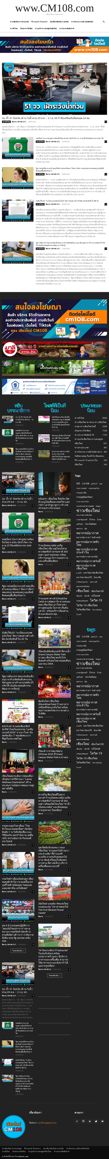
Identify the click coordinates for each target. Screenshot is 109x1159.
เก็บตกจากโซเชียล (26, 28)
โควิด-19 (96, 600)
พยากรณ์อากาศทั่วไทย (87, 543)
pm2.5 (94, 483)
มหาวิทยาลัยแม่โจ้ (84, 577)
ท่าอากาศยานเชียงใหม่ (84, 515)
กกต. (101, 484)
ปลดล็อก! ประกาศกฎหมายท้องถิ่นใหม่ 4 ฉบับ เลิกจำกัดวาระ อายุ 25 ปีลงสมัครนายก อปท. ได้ (69, 138)
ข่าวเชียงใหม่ (88, 510)
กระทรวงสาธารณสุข (85, 506)
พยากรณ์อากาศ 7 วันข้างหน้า (88, 537)
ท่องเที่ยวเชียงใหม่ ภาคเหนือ (59, 22)
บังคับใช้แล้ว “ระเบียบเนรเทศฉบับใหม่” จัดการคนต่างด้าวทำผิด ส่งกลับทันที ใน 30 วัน (67, 201)
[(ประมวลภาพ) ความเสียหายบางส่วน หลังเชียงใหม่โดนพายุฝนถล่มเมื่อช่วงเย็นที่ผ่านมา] (44, 454)
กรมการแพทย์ (81, 488)
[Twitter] (96, 1121)
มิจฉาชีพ (97, 577)
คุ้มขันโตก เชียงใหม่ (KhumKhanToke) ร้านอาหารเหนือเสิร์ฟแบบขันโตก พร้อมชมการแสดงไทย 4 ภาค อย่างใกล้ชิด (53, 707)
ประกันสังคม (91, 523)
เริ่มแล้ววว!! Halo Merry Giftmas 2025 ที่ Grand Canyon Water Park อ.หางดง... (54, 754)
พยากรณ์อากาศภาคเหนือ (87, 556)
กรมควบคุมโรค (94, 488)
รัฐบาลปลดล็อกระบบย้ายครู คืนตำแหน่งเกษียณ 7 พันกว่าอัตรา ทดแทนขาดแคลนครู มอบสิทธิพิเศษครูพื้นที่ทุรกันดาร (24, 454)
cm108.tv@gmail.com (47, 1122)
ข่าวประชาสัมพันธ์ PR (66, 28)
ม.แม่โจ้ (78, 573)
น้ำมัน (99, 519)
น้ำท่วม (92, 519)
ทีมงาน (4, 742)
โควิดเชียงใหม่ (83, 609)
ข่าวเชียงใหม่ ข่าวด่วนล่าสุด (19, 22)
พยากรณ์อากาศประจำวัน (86, 551)
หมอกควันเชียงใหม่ (82, 586)
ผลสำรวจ (79, 529)
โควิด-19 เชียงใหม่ (87, 605)
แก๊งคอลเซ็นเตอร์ (82, 601)
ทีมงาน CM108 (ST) (19, 122)
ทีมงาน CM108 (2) (44, 617)
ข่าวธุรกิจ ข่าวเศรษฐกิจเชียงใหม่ (46, 28)
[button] (103, 21)
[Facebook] (77, 1121)
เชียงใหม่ (82, 590)
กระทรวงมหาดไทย (82, 502)
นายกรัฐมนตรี (81, 519)
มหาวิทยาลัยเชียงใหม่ (93, 572)
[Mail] (89, 1121)
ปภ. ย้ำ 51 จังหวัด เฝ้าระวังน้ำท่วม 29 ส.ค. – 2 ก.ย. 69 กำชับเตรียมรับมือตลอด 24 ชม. (46, 118)
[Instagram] (83, 1121)
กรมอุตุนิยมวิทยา (84, 497)
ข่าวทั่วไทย (13, 28)
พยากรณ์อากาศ (87, 532)
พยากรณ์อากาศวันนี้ (88, 561)
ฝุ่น (86, 528)
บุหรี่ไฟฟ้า (79, 524)
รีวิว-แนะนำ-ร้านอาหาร (39, 22)
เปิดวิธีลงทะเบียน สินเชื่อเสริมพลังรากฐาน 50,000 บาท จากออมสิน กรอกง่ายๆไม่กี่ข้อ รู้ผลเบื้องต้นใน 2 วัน (61, 422)
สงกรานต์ (93, 582)
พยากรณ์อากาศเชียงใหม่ (85, 567)
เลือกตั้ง (86, 596)
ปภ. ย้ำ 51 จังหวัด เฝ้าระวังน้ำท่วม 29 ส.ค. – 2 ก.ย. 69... (24, 419)
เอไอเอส (95, 595)
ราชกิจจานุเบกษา (82, 582)
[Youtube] (102, 1121)
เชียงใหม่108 (97, 591)
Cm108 (85, 483)
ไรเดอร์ (78, 614)
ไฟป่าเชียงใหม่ (97, 610)
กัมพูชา (98, 506)
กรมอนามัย (81, 492)
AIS (78, 483)
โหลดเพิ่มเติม (17, 950)
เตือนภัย (79, 596)
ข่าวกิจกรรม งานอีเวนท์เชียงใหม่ (82, 22)
